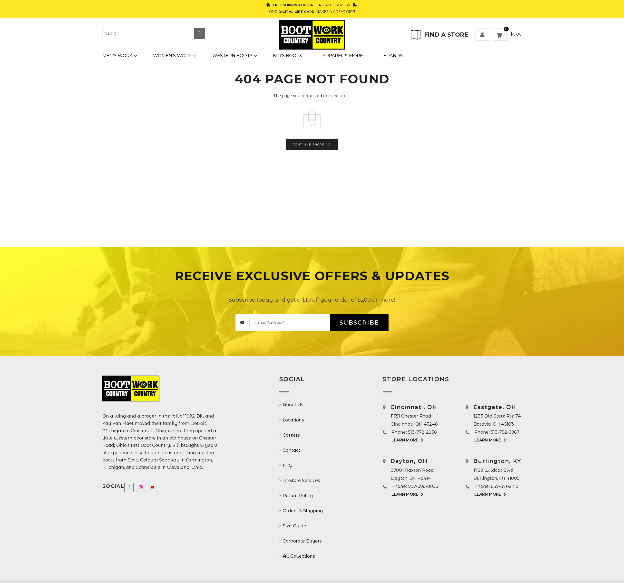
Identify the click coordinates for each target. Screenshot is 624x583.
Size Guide (294, 526)
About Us (293, 405)
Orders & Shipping (303, 510)
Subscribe (359, 322)
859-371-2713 (504, 486)
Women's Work (172, 55)
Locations (293, 420)
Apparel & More (342, 55)
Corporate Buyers (302, 541)
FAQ (287, 465)
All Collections (299, 556)
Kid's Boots (287, 55)
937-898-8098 (423, 486)
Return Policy (298, 495)
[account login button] (482, 35)
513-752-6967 (505, 432)
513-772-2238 (422, 432)
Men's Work (117, 55)
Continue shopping (312, 144)
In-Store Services (301, 480)
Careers (291, 435)
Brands (393, 55)
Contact (291, 450)
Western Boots (232, 55)
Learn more (404, 440)
